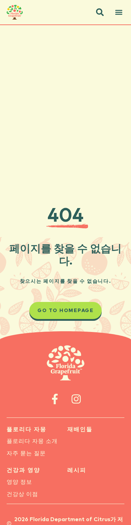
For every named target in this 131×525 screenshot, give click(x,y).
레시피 (76, 470)
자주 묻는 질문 (26, 453)
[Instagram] (76, 398)
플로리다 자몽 (26, 429)
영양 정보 (19, 482)
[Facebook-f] (55, 398)
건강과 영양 (23, 470)
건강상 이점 (22, 494)
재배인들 (80, 429)
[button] (100, 12)
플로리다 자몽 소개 (32, 441)
